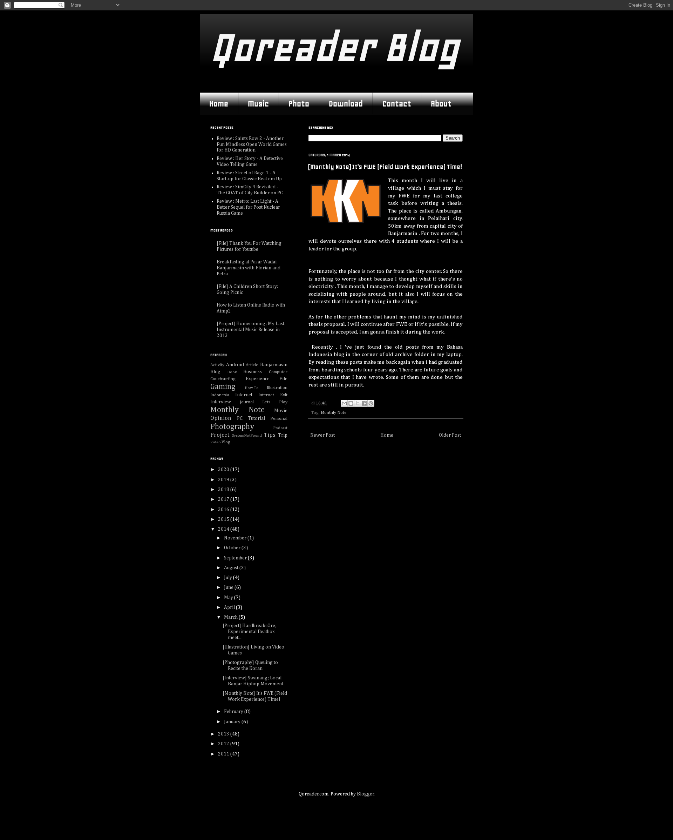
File (283, 378)
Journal (247, 402)
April (230, 607)
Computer (278, 372)
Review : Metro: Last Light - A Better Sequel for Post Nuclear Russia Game (248, 207)
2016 (224, 509)
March (231, 617)
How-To (252, 388)
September (236, 558)
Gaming (223, 387)
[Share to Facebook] (364, 403)
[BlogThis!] (350, 403)
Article (252, 365)
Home (218, 103)
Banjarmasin (273, 364)
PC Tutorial (251, 418)
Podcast (280, 428)
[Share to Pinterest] (370, 403)
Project (219, 435)
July (228, 577)
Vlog (226, 442)
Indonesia (219, 395)
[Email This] (344, 403)
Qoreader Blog (334, 47)
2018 (224, 489)
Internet (243, 394)
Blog (215, 371)
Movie (280, 410)
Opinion (220, 418)
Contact (396, 103)
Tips (269, 435)
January (233, 721)
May (229, 597)
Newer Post (322, 435)
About (441, 103)
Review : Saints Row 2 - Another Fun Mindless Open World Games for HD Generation (252, 144)
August (231, 567)
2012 (224, 743)
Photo (298, 103)
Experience (258, 378)
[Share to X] (357, 403)
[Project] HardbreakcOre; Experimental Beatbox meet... (250, 631)
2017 (224, 499)
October (233, 547)
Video (215, 442)
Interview (220, 401)
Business (252, 371)
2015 (224, 519)
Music (258, 103)
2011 (224, 754)
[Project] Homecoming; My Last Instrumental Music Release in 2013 (250, 329)
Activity (217, 365)
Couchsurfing (223, 379)
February (234, 711)
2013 (224, 734)
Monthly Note (334, 412)
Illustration (277, 387)
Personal (278, 418)
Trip (282, 435)
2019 (224, 479)
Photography (232, 427)
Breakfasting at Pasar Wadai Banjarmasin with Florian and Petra (248, 268)
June (229, 587)
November (235, 538)
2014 (224, 529)
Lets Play (274, 402)
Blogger (365, 794)
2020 (224, 469)
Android (235, 364)
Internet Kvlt (272, 395)
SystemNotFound (247, 435)
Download (346, 103)
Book (232, 372)
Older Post (450, 435)
